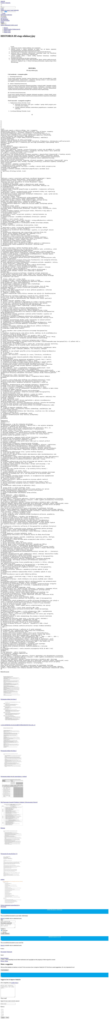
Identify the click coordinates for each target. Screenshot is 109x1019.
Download (3, 906)
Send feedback (4, 970)
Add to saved (14, 25)
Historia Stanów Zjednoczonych (12, 29)
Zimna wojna (7, 30)
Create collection (5, 933)
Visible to (3, 929)
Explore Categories (5, 2)
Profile (2, 22)
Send (7, 1017)
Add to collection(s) (6, 25)
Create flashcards (14, 10)
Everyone (5, 930)
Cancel (2, 1017)
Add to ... (3, 23)
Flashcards (3, 14)
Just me (4, 932)
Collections (9, 14)
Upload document (5, 10)
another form (14, 982)
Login (2, 8)
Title (2, 920)
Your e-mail (4, 998)
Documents (3, 951)
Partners (6, 958)
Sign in (2, 918)
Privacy (3, 961)
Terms (6, 961)
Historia (6, 27)
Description (6, 923)
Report (2, 958)
